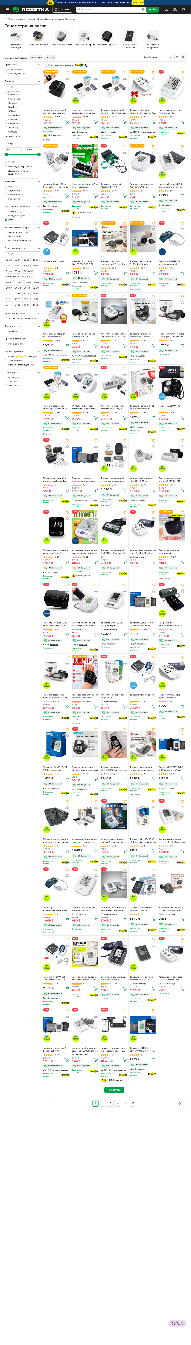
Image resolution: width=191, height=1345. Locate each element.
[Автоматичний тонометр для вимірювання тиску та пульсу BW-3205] (85, 600)
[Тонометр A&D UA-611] (56, 238)
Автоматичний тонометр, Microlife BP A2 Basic (142, 479)
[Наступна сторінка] (180, 1103)
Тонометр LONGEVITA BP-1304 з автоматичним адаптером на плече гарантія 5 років (55, 769)
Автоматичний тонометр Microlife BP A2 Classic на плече (171, 841)
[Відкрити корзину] (183, 10)
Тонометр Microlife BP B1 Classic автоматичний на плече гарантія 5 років (170, 186)
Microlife (14, 99)
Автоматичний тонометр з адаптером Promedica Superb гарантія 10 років (84, 841)
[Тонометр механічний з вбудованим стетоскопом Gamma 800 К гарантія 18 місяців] (85, 744)
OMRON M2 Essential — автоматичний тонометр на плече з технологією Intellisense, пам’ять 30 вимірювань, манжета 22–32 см (85, 407)
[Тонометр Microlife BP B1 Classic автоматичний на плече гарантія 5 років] (172, 161)
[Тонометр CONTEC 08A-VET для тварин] (114, 600)
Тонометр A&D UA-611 (53, 261)
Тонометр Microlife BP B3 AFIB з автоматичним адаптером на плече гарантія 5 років (142, 407)
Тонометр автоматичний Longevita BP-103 (54, 1049)
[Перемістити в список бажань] (67, 72)
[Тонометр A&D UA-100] (172, 383)
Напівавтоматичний (19, 241)
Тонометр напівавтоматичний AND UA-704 (55, 909)
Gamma (13, 103)
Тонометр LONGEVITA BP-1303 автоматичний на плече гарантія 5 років (171, 769)
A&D (12, 111)
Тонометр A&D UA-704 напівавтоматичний (169, 263)
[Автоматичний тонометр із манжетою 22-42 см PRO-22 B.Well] (114, 311)
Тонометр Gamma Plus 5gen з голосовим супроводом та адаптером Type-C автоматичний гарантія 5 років (171, 696)
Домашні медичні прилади (50, 19)
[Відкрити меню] (8, 10)
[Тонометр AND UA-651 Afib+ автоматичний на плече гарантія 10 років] (56, 954)
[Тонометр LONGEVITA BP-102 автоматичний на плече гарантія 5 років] (143, 600)
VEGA (13, 128)
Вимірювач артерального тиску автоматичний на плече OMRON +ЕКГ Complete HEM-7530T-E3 (113, 1050)
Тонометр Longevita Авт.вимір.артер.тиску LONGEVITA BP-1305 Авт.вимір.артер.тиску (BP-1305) (85, 480)
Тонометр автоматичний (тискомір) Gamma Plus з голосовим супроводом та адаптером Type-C (55, 407)
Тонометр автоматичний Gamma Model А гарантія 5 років (114, 112)
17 (133, 1103)
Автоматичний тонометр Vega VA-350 (112, 696)
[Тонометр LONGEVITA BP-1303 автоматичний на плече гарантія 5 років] (172, 744)
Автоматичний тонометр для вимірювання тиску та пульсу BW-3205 (84, 624)
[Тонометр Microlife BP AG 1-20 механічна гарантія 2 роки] (143, 816)
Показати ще (11, 136)
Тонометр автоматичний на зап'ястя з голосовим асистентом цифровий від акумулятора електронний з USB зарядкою (56, 112)
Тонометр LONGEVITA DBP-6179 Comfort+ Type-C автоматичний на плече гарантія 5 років (143, 1050)
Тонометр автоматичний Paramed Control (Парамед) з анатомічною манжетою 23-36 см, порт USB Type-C (84, 909)
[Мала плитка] (183, 57)
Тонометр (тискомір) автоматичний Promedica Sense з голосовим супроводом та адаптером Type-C (113, 263)
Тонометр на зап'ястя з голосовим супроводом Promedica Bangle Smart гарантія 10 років (141, 769)
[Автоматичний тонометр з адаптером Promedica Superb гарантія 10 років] (85, 816)
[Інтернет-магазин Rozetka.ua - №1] (31, 10)
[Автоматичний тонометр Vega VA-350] (114, 672)
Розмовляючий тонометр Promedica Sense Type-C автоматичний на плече (171, 909)
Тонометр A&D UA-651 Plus (142, 695)
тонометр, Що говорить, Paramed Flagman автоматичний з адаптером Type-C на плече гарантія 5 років (143, 909)
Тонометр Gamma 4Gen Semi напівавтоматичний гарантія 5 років (55, 186)
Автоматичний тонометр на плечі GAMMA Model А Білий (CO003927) (143, 552)
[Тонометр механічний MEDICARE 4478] (114, 161)
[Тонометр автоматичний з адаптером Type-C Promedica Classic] (56, 527)
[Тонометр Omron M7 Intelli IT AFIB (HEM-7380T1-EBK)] (172, 311)
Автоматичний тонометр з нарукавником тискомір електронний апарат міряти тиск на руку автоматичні (84, 552)
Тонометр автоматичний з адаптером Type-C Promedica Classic (55, 552)
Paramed (14, 115)
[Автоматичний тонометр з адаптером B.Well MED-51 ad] (85, 1025)
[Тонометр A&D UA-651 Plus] (143, 672)
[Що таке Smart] (86, 65)
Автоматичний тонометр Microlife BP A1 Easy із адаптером (112, 407)
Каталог (65, 9)
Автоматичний (18, 232)
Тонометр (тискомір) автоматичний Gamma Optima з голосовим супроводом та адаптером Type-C (84, 112)
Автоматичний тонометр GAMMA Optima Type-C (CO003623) (170, 978)
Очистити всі (36, 58)
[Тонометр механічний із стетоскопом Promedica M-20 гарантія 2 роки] (56, 455)
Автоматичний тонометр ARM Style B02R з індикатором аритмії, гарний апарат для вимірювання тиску (84, 335)
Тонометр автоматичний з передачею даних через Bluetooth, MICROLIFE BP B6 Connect (55, 841)
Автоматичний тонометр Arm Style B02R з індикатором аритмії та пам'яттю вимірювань (141, 186)
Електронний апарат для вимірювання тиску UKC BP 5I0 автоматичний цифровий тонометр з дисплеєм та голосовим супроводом (113, 978)
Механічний (16, 237)
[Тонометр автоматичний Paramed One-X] (172, 87)
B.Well (13, 107)
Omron (13, 95)
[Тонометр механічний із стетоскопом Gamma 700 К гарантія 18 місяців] (143, 311)
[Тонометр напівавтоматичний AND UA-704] (56, 884)
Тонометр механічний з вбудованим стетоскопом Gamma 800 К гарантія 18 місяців (84, 769)
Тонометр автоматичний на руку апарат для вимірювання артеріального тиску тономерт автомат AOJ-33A (85, 186)
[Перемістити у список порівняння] (67, 78)
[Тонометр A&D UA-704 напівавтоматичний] (172, 238)
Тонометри (70, 19)
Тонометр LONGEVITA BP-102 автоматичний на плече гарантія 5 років (142, 624)
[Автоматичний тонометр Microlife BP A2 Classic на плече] (172, 816)
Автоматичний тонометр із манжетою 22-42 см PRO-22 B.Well (113, 335)
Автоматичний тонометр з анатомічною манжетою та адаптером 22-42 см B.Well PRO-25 (114, 909)
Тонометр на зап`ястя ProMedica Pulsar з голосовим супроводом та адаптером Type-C (142, 263)
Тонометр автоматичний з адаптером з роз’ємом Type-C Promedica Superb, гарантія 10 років (113, 480)
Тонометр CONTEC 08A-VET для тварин (112, 624)
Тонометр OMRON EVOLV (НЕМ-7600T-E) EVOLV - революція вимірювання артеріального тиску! (55, 624)
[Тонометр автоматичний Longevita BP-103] (56, 1025)
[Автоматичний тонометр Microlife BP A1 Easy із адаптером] (114, 383)
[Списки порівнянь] (175, 10)
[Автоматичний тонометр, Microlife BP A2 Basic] (143, 455)
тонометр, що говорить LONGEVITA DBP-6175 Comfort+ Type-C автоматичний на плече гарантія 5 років (83, 263)
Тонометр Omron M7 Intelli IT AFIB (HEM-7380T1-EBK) (171, 335)
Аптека (31, 19)
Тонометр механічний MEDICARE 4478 (111, 185)
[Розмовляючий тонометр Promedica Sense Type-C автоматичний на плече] (172, 884)
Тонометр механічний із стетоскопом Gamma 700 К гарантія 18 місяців (142, 335)
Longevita (15, 124)
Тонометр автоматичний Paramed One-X (170, 111)
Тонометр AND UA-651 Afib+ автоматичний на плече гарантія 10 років (54, 978)
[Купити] (67, 122)
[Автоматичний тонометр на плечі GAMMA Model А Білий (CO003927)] (143, 527)
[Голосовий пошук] (143, 10)
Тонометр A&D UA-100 (169, 406)
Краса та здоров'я (17, 19)
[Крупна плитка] (177, 57)
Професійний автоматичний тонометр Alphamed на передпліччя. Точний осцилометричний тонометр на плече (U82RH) (171, 624)
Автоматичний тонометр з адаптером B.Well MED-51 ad (84, 1050)
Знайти (152, 9)
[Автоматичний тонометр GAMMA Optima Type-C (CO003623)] (172, 954)
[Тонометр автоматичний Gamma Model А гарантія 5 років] (114, 87)
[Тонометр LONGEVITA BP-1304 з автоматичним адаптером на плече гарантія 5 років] (56, 744)
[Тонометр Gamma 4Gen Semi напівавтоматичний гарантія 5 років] (56, 161)
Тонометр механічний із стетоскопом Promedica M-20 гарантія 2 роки (56, 480)
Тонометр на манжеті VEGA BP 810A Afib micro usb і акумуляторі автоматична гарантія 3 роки (113, 769)
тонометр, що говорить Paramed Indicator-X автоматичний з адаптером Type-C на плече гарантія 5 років (56, 335)
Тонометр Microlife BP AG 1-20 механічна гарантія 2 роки (142, 841)
